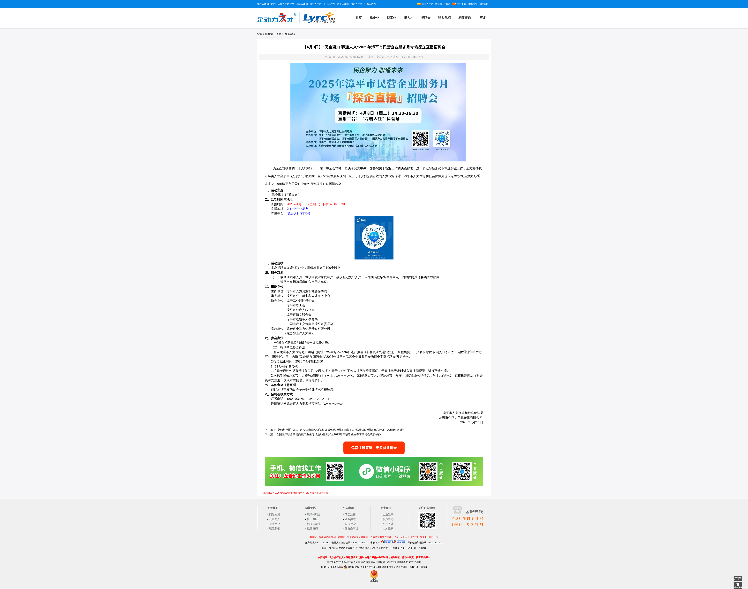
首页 (359, 17)
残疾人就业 (314, 523)
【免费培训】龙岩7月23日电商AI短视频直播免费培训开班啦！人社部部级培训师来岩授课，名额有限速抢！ (341, 429)
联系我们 (483, 4)
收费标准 (472, 4)
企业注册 (388, 514)
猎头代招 (444, 17)
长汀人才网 (329, 4)
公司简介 (274, 519)
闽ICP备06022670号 (332, 567)
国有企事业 (351, 528)
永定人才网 (356, 4)
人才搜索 (388, 528)
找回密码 (312, 528)
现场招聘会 (314, 514)
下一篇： (270, 434)
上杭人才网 (302, 4)
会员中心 (388, 519)
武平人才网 (343, 4)
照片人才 (388, 523)
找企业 (374, 17)
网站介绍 (274, 514)
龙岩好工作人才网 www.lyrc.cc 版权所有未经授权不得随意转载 (295, 492)
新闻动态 (290, 34)
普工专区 (312, 519)
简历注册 (350, 514)
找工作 (391, 17)
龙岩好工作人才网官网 (282, 4)
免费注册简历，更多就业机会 (374, 448)
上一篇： (270, 429)
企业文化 (274, 523)
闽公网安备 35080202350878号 (364, 567)
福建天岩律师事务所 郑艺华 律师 (404, 562)
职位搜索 (350, 523)
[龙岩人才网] (296, 22)
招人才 (408, 17)
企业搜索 (350, 519)
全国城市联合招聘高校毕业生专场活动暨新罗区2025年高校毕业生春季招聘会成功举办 (328, 434)
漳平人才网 (315, 4)
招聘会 (425, 17)
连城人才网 (370, 4)
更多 (483, 17)
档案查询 (465, 17)
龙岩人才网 (263, 4)
